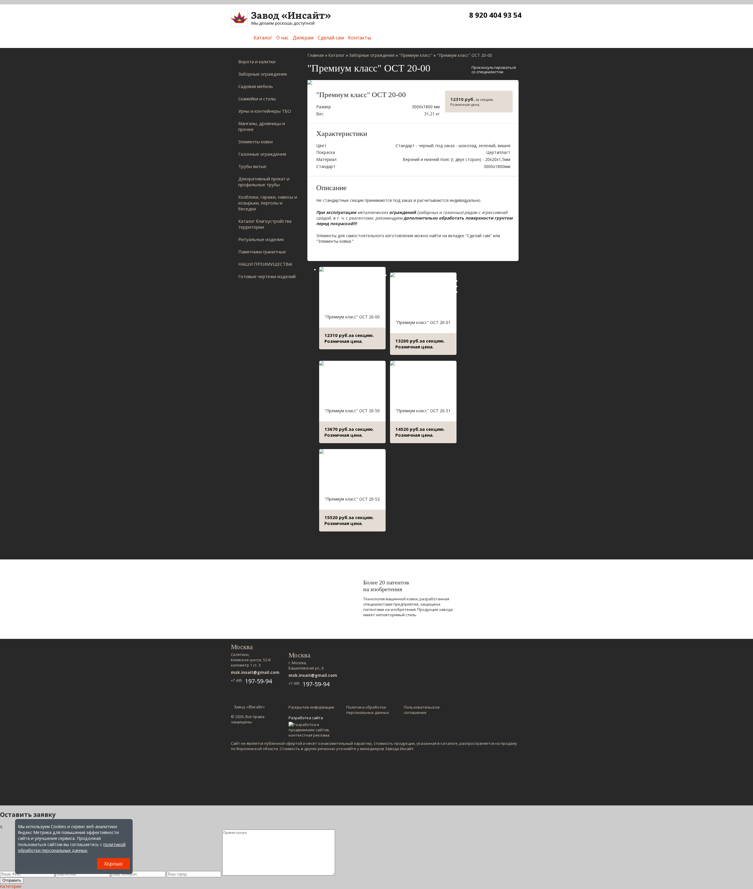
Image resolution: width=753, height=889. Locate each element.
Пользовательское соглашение (422, 709)
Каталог (263, 37)
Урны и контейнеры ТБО (264, 111)
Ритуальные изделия (261, 239)
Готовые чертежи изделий (267, 276)
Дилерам (303, 37)
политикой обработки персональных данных (72, 847)
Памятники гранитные (262, 252)
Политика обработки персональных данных (367, 709)
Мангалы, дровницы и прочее (261, 126)
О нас (282, 37)
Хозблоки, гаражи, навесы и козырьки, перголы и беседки (267, 203)
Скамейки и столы (257, 99)
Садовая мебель (255, 86)
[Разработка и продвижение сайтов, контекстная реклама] (312, 730)
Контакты (359, 37)
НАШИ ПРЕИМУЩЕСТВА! (265, 264)
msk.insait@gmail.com (255, 672)
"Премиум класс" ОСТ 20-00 (352, 317)
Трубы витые (252, 166)
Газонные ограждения (262, 154)
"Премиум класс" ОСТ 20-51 (423, 410)
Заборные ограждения (262, 74)
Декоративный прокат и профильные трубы (263, 181)
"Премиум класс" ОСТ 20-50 (352, 410)
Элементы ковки (255, 141)
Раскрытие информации (311, 707)
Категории (10, 886)
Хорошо (113, 863)
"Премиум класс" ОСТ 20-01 (423, 322)
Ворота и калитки (256, 61)
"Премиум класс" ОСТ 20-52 (352, 499)
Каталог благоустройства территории (264, 224)
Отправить (11, 880)
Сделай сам (331, 37)
